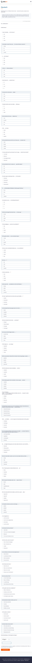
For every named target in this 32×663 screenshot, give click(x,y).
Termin (5, 352)
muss (4, 40)
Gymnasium (5, 462)
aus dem (5, 120)
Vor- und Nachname (4, 23)
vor (4, 240)
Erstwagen (5, 326)
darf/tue (5, 398)
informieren (5, 302)
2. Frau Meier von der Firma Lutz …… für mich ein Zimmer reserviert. (14, 44)
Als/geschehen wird (7, 450)
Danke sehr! (5, 160)
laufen (5, 130)
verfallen (5, 362)
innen (4, 340)
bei (4, 110)
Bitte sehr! (5, 156)
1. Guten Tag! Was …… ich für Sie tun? (8, 32)
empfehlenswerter (6, 486)
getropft (5, 510)
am (4, 84)
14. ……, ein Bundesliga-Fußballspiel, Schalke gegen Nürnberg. (13, 188)
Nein (4, 192)
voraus (5, 238)
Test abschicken (5, 649)
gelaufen (5, 136)
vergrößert (5, 372)
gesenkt (5, 360)
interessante (5, 182)
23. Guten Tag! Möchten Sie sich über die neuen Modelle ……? (12, 296)
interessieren (6, 300)
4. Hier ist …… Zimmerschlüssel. (7, 68)
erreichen (5, 292)
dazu (4, 274)
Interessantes (6, 180)
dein (4, 76)
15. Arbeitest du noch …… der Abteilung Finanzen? (11, 200)
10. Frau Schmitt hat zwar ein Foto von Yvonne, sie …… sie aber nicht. (14, 140)
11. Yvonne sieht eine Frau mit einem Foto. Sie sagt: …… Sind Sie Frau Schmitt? (15, 152)
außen (5, 336)
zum (4, 122)
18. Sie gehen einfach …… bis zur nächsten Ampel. (10, 236)
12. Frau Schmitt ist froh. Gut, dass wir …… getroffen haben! (12, 164)
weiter (5, 254)
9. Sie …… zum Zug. (5, 128)
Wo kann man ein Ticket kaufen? (8, 572)
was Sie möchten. (6, 524)
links (4, 256)
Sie (4, 166)
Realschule (5, 464)
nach (4, 96)
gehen (5, 288)
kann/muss (5, 400)
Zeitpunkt (5, 348)
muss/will (5, 402)
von (4, 94)
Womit (5, 230)
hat (4, 50)
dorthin (5, 278)
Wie (4, 60)
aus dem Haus (6, 334)
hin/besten (5, 440)
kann (4, 36)
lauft (4, 134)
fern (4, 266)
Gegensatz (5, 350)
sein (4, 70)
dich (4, 172)
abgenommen (6, 500)
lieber (4, 488)
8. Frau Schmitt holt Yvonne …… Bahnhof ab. (9, 116)
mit (4, 204)
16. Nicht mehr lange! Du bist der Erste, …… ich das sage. (12, 212)
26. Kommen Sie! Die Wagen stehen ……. (9, 332)
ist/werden (5, 427)
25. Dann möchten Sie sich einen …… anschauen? (10, 320)
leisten (5, 310)
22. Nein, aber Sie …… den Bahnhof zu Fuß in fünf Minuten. (12, 284)
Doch (4, 190)
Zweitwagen (5, 328)
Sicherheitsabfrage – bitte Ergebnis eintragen (9, 635)
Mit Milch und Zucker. (7, 608)
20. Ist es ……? (4, 260)
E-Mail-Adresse (4, 27)
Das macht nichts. (6, 560)
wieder (5, 250)
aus (4, 98)
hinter (4, 112)
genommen (5, 364)
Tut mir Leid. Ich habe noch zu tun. (9, 536)
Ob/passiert (5, 452)
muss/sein (5, 425)
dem (4, 220)
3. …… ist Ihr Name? (5, 56)
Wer (4, 58)
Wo (4, 64)
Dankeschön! (6, 548)
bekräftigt (5, 388)
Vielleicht (5, 196)
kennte (5, 144)
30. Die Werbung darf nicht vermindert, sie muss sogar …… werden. (14, 380)
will (4, 34)
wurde (5, 46)
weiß (4, 142)
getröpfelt (5, 512)
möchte (5, 52)
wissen (5, 148)
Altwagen (5, 322)
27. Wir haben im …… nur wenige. (8, 344)
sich (4, 170)
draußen (5, 338)
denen (5, 218)
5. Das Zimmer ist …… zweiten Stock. (8, 80)
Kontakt (19, 660)
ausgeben (5, 312)
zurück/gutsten (6, 438)
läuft (4, 132)
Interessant (5, 178)
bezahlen (5, 314)
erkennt (5, 146)
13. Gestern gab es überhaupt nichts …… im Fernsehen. (11, 176)
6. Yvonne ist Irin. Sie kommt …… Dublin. (9, 92)
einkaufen (5, 316)
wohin (5, 232)
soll (4, 38)
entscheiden (5, 304)
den (4, 216)
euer (4, 74)
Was (4, 62)
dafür (4, 276)
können (5, 286)
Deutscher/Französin (7, 413)
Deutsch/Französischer (7, 415)
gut (4, 262)
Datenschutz (27, 660)
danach (5, 280)
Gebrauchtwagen (6, 324)
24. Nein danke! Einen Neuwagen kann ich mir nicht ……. (11, 308)
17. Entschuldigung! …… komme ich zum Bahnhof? (10, 224)
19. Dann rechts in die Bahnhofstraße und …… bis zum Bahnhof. (13, 248)
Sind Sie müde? (6, 620)
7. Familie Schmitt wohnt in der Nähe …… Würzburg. (11, 104)
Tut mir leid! (5, 154)
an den (5, 214)
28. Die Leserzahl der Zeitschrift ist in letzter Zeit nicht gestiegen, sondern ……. (16, 356)
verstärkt (5, 384)
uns (4, 168)
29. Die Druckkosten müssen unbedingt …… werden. (11, 368)
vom (4, 86)
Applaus (5, 476)
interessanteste (6, 184)
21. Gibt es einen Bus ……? (6, 272)
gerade (5, 242)
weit (4, 264)
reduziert (5, 386)
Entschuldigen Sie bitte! (7, 158)
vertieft (5, 374)
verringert (5, 376)
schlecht (5, 268)
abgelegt (5, 498)
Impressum (22, 660)
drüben (5, 252)
